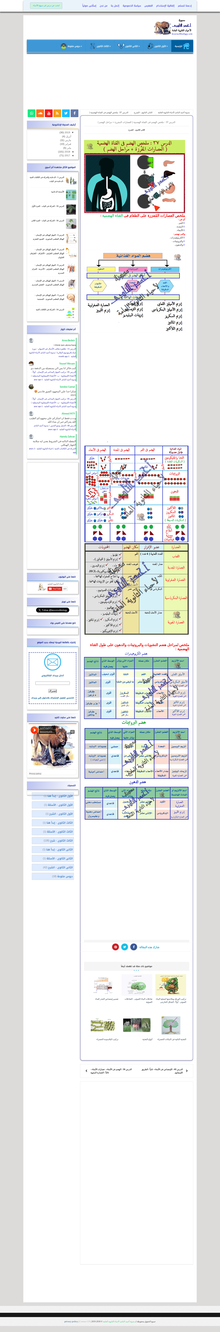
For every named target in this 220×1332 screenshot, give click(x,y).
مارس (67, 140)
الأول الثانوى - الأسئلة (60, 804)
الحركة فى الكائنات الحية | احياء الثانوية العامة (56, 449)
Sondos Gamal (67, 387)
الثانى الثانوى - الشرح (136, 130)
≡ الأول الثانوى (161, 46)
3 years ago (53, 430)
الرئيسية (179, 46)
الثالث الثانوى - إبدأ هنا (60, 822)
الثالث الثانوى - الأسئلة (60, 831)
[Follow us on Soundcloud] (40, 113)
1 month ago (64, 357)
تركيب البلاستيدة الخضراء (107, 1039)
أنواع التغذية (147, 1039)
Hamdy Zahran (67, 437)
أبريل (68, 136)
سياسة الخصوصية (132, 5)
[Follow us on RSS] (57, 113)
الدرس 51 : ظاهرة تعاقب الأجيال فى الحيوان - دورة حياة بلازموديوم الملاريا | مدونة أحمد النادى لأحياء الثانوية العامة (52, 353)
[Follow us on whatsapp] (31, 113)
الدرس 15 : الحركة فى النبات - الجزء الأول (48, 206)
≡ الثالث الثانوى (103, 46)
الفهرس (148, 5)
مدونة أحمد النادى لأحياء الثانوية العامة (119, 1321)
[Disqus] (137, 1128)
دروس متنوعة (65, 876)
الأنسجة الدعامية (57, 192)
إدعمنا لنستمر (185, 5)
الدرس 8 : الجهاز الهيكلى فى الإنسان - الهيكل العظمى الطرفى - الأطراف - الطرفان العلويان (47, 253)
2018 (67, 151)
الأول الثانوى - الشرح (61, 813)
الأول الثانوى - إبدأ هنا (60, 796)
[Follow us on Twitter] (66, 113)
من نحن (103, 5)
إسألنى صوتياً (89, 5)
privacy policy (71, 1321)
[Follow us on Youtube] (49, 113)
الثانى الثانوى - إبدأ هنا (59, 849)
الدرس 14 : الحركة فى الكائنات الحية (50, 309)
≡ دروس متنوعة (74, 46)
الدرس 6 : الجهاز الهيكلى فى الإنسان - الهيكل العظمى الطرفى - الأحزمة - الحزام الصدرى (48, 269)
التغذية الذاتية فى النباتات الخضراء (171, 1039)
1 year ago (38, 380)
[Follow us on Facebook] (74, 113)
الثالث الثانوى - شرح (61, 840)
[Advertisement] (110, 83)
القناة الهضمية (112, 215)
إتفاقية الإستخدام (165, 5)
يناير (68, 148)
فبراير (67, 144)
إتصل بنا (115, 5)
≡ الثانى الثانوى (132, 46)
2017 (67, 155)
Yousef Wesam (67, 364)
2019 (67, 132)
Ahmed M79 (68, 414)
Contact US (84, 1321)
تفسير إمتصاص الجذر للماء (106, 999)
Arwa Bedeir (68, 340)
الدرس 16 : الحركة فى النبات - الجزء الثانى (47, 221)
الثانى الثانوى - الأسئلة (60, 858)
